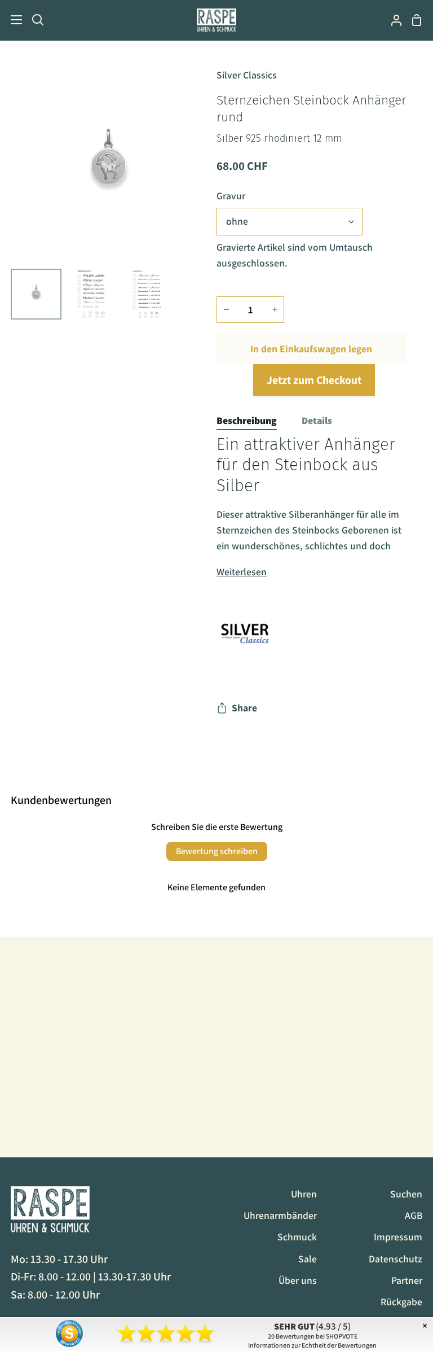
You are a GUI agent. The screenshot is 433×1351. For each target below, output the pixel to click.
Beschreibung (246, 420)
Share (244, 707)
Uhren (304, 1193)
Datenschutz (395, 1258)
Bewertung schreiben (217, 851)
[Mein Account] (392, 20)
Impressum (398, 1236)
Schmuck (297, 1236)
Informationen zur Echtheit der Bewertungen (312, 1345)
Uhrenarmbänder (280, 1215)
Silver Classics (246, 74)
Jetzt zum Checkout (314, 380)
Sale (307, 1258)
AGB (413, 1215)
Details (317, 420)
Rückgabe (401, 1301)
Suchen (406, 1193)
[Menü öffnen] (11, 20)
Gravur (230, 195)
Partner (406, 1280)
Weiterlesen (241, 571)
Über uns (298, 1280)
